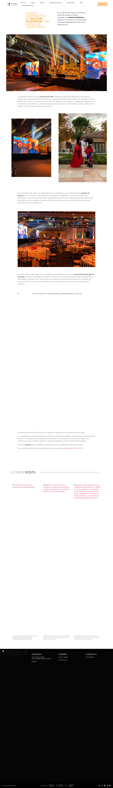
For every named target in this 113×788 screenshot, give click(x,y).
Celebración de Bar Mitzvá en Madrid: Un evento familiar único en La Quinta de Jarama (87, 637)
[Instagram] (99, 785)
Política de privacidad (51, 785)
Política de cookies (60, 785)
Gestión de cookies (71, 785)
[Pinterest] (110, 785)
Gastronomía (71, 3)
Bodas (42, 3)
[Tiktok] (107, 785)
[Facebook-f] (102, 785)
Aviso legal (43, 785)
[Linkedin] (104, 785)
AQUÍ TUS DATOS (76, 448)
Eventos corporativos (55, 3)
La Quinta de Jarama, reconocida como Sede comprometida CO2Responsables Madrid (25, 637)
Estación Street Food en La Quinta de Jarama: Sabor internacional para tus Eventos (56, 637)
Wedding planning (27, 5)
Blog (81, 3)
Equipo (33, 3)
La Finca (23, 3)
